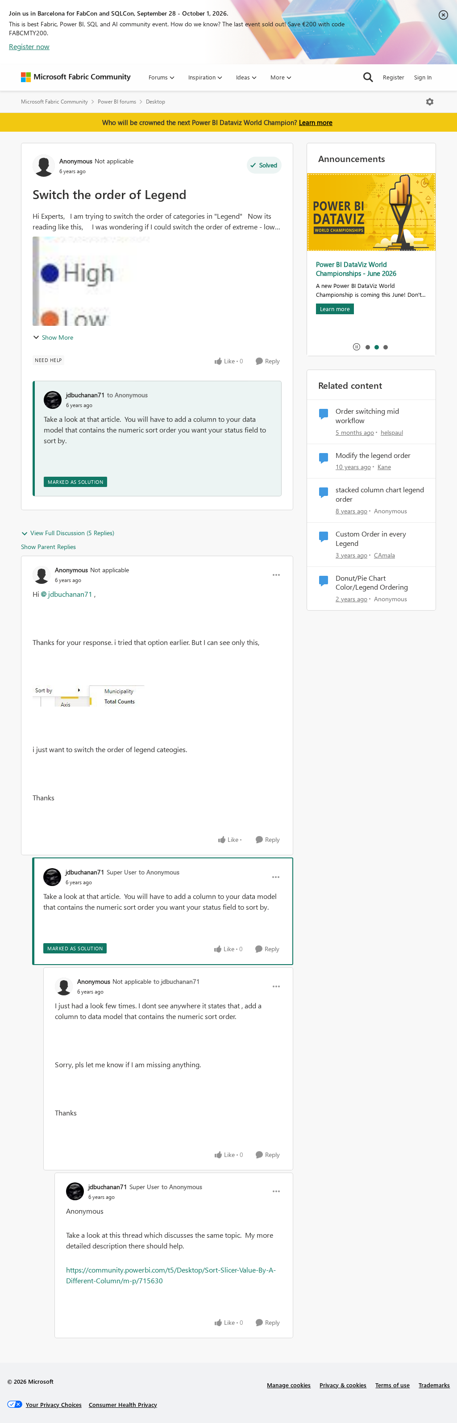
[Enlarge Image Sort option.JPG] (89, 696)
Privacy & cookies (343, 1385)
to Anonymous (127, 395)
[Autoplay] (356, 346)
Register (393, 77)
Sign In (423, 77)
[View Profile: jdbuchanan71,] (53, 400)
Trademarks (434, 1385)
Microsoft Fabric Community (54, 101)
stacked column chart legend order (380, 494)
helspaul (392, 432)
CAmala (384, 555)
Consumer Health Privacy (123, 1404)
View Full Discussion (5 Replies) (72, 532)
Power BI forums (117, 101)
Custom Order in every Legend (371, 538)
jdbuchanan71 (85, 395)
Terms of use (392, 1385)
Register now (29, 46)
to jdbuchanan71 (177, 981)
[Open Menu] (430, 102)
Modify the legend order (373, 455)
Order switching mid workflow (367, 416)
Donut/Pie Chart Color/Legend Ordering (372, 583)
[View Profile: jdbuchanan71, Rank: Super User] (52, 877)
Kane (384, 466)
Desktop (155, 101)
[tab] (367, 346)
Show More (57, 337)
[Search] (368, 77)
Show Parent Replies (48, 546)
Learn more (315, 122)
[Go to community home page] (76, 77)
